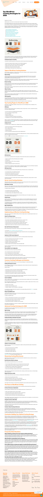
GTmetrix (10, 230)
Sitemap (14, 486)
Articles (14, 481)
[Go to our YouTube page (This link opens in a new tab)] (38, 487)
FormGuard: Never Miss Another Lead (6, 480)
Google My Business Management (5, 487)
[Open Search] (39, 2)
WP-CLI (32, 289)
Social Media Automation (6, 485)
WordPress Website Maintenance (5, 477)
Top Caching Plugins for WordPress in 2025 (12, 30)
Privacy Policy (33, 493)
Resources (24, 2)
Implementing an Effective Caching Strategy (12, 32)
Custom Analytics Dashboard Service (7, 484)
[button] (39, 495)
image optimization (15, 420)
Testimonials (14, 485)
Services (20, 2)
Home (13, 2)
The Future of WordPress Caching (10, 35)
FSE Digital (12, 120)
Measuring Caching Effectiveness (10, 34)
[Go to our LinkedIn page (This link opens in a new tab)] (33, 487)
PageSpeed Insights (15, 230)
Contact (28, 2)
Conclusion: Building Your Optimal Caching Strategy (13, 36)
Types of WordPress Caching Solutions (11, 29)
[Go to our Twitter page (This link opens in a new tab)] (36, 487)
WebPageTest (20, 230)
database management (30, 420)
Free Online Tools (15, 484)
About (16, 2)
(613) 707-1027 (31, 2)
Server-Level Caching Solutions (10, 31)
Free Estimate (36, 2)
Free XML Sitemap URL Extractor (16, 483)
